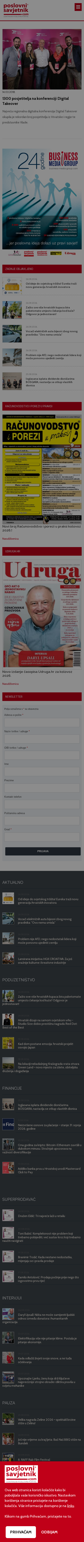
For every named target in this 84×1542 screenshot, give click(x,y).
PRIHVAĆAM (21, 1532)
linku (70, 1506)
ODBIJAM (49, 1532)
